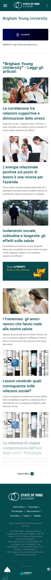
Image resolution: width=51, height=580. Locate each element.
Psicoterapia (17, 511)
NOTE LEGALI (12, 552)
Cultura (26, 516)
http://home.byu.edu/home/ (25, 44)
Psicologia (33, 507)
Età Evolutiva (18, 507)
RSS (34, 555)
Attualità (37, 516)
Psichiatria (14, 516)
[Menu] (5, 5)
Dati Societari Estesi (23, 555)
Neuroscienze (33, 511)
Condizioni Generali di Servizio (31, 552)
